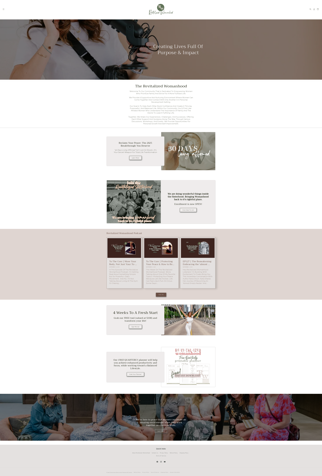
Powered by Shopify (127, 472)
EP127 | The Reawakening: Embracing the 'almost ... (197, 263)
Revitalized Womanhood (116, 472)
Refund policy (137, 472)
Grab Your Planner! (135, 374)
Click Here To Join (188, 210)
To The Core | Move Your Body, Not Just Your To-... (123, 263)
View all (161, 294)
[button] (3, 9)
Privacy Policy (164, 453)
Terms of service (155, 472)
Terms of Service (161, 456)
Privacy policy (145, 472)
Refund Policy (174, 453)
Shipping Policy (184, 453)
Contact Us (155, 453)
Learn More (135, 158)
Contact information (175, 472)
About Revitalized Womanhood (141, 453)
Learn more (161, 431)
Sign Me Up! (135, 327)
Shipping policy (164, 472)
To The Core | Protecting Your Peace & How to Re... (160, 263)
